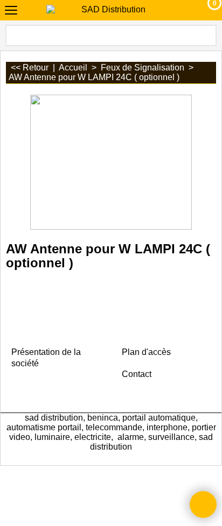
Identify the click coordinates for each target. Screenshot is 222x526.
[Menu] (11, 11)
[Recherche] (207, 35)
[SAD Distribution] (108, 10)
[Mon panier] (204, 10)
